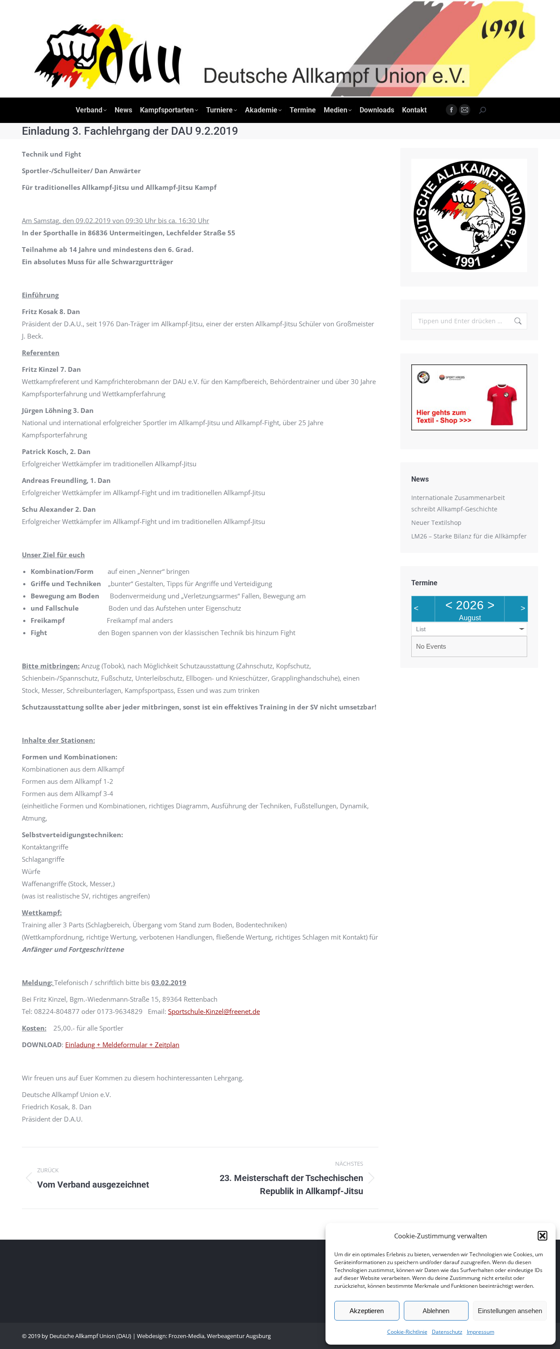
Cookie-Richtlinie (407, 1331)
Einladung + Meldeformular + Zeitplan (122, 1044)
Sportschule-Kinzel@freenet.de (214, 1011)
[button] (542, 1235)
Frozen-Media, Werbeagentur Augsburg (219, 1336)
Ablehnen (436, 1310)
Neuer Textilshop (436, 522)
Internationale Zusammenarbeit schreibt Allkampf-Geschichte (458, 503)
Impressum (480, 1331)
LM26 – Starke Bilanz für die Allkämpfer (469, 536)
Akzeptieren (367, 1310)
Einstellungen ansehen (510, 1310)
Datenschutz (447, 1331)
